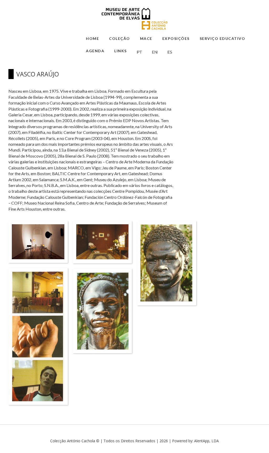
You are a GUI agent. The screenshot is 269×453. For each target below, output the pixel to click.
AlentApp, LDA (206, 440)
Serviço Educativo (222, 38)
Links (120, 51)
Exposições (176, 38)
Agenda (95, 51)
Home (92, 38)
